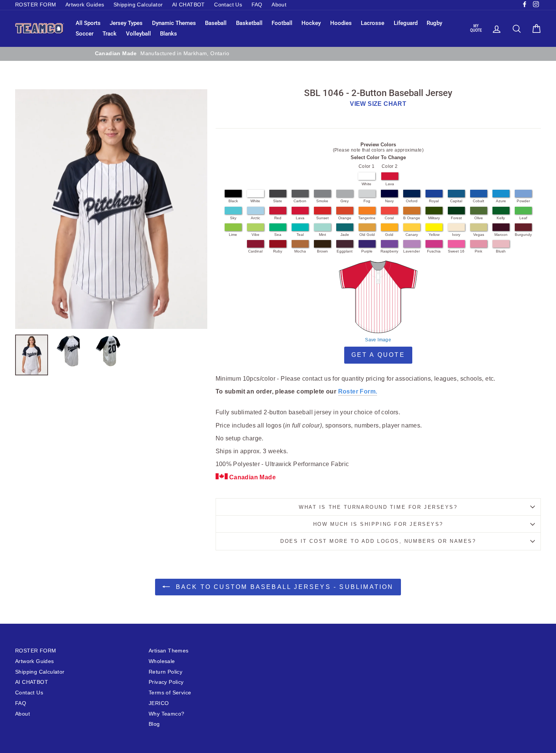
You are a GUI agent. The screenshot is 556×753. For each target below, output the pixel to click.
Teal (300, 234)
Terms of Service (170, 693)
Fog (366, 201)
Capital (456, 201)
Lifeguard (406, 23)
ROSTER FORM (35, 5)
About (279, 5)
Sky (233, 218)
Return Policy (165, 672)
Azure (501, 201)
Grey (344, 201)
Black (233, 201)
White (366, 184)
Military (434, 218)
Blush (501, 251)
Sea (277, 234)
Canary (411, 234)
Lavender (411, 251)
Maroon (501, 234)
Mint (322, 234)
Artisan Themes (169, 651)
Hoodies (341, 23)
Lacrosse (372, 23)
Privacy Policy (166, 682)
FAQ (257, 5)
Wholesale (162, 661)
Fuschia (434, 251)
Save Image (378, 339)
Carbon (300, 201)
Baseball (216, 23)
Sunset (322, 218)
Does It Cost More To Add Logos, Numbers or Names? (378, 541)
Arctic (255, 218)
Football (282, 23)
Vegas (478, 234)
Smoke (322, 201)
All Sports (88, 23)
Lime (233, 234)
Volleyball (138, 33)
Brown (322, 251)
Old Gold (367, 234)
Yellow (434, 234)
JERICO (159, 703)
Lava (389, 184)
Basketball (249, 23)
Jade (344, 234)
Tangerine (367, 218)
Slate (277, 201)
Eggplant (345, 251)
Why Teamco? (166, 714)
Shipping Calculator (138, 5)
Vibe (255, 234)
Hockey (311, 23)
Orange (344, 218)
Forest (456, 218)
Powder (523, 201)
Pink (478, 251)
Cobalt (478, 201)
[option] (278, 54)
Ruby (277, 251)
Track (109, 33)
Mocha (300, 251)
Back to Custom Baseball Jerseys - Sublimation (283, 587)
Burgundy (523, 234)
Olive (478, 218)
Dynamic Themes (174, 23)
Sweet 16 (456, 251)
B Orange (411, 218)
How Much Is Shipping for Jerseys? (378, 524)
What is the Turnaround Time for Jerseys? (378, 507)
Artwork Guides (84, 5)
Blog (154, 724)
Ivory (456, 234)
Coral (389, 218)
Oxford (412, 201)
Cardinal (255, 251)
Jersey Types (126, 23)
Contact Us (228, 5)
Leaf (523, 218)
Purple (367, 251)
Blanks (168, 33)
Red (277, 218)
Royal (434, 201)
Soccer (84, 33)
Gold (389, 234)
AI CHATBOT (188, 5)
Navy (389, 201)
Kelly (501, 218)
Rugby (434, 23)
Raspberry (389, 251)
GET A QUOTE (378, 355)
